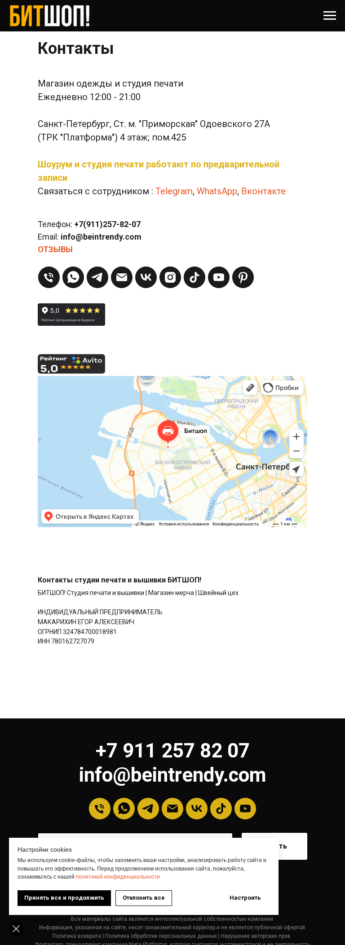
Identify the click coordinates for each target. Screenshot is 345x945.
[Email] (122, 277)
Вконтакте (263, 191)
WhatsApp (217, 191)
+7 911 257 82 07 (173, 750)
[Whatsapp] (73, 277)
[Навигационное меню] (329, 15)
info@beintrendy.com (172, 775)
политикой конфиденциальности (118, 877)
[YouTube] (219, 277)
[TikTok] (194, 277)
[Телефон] (49, 277)
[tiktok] (221, 808)
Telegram (174, 191)
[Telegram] (97, 277)
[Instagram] (170, 277)
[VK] (146, 277)
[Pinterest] (243, 277)
